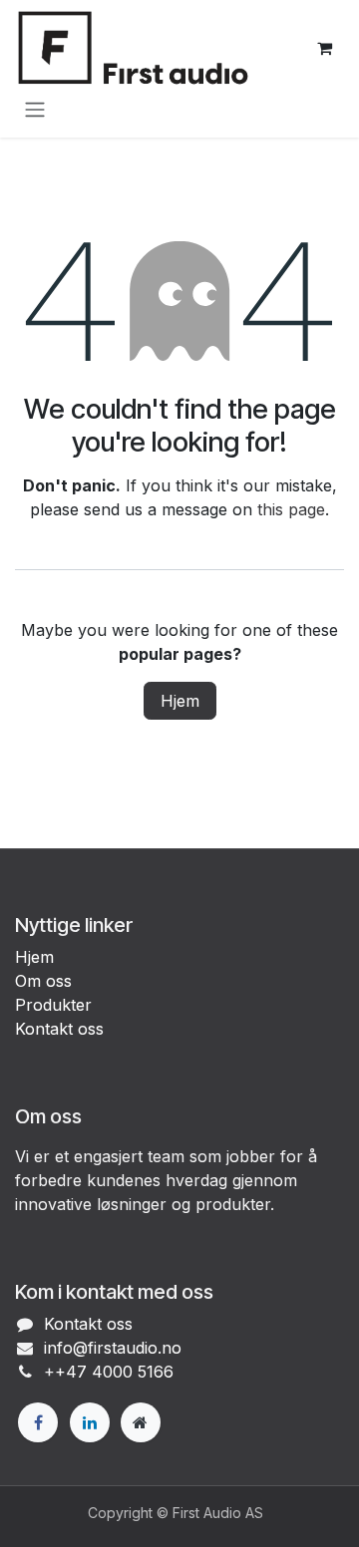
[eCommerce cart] (324, 48)
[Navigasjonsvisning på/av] (35, 109)
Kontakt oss (59, 1029)
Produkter (53, 1005)
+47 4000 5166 (114, 1372)
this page (291, 509)
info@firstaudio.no (112, 1348)
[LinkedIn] (90, 1422)
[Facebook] (38, 1422)
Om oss (43, 981)
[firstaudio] (141, 1422)
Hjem (180, 701)
